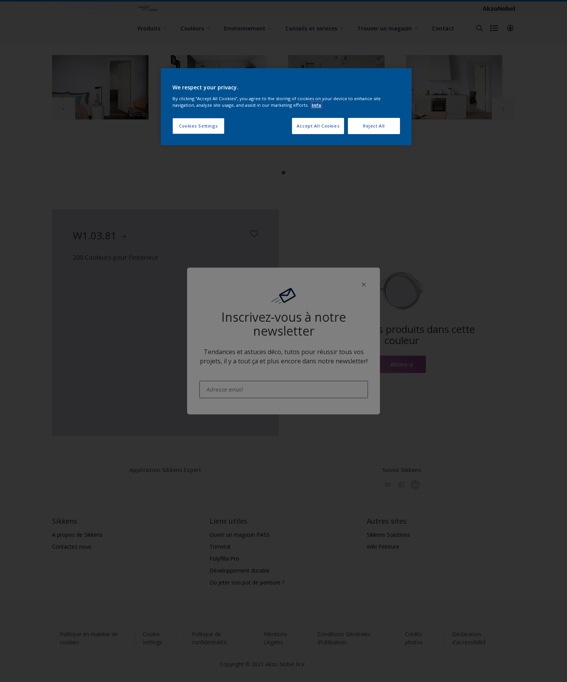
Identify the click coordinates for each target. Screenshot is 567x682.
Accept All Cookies (318, 126)
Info (316, 105)
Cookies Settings (198, 126)
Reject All (374, 126)
